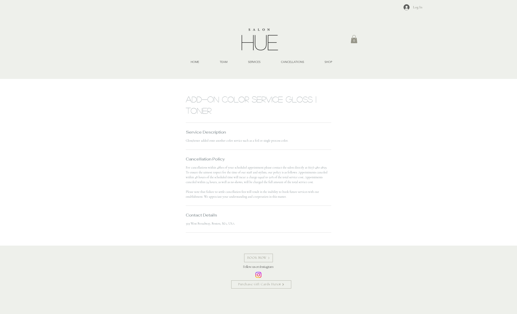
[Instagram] (258, 275)
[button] (354, 39)
